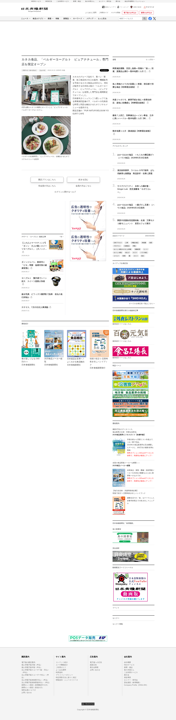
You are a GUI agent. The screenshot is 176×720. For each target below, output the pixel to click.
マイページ (89, 704)
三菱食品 (126, 246)
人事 (126, 242)
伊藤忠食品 (135, 242)
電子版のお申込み (130, 13)
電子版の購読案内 (28, 662)
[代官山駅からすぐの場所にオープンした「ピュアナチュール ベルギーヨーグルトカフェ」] (46, 90)
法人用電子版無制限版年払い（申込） (36, 682)
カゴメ (135, 252)
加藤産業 (137, 249)
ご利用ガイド (103, 12)
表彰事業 (127, 677)
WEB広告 (48, 1)
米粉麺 (144, 242)
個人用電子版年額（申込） (32, 667)
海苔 (150, 242)
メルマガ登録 (115, 12)
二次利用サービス (62, 1)
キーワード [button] (77, 18)
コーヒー (116, 256)
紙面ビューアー (110, 7)
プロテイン (117, 246)
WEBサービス (36, 1)
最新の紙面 (137, 7)
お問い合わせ (27, 692)
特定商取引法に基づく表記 (66, 677)
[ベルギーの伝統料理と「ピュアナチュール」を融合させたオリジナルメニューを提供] (46, 135)
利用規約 (59, 672)
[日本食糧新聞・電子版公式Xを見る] (154, 18)
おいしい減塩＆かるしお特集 (122, 249)
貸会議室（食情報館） (132, 682)
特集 (57, 18)
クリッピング (124, 7)
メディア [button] (90, 18)
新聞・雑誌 (77, 1)
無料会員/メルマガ (29, 690)
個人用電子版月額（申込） (32, 665)
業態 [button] (49, 18)
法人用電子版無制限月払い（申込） (35, 680)
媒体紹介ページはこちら (122, 324)
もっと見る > (150, 59)
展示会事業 (94, 667)
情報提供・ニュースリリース (67, 680)
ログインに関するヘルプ (65, 192)
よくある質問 (61, 670)
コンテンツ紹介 (62, 662)
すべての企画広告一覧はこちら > (141, 303)
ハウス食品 (143, 252)
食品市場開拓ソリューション (135, 1)
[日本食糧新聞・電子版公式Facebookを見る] (150, 18)
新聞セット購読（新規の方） (33, 687)
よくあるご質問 (91, 12)
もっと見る (102, 18)
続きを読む (83, 180)
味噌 (124, 256)
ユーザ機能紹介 (62, 665)
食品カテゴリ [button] (38, 18)
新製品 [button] (66, 18)
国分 (142, 256)
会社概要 (127, 662)
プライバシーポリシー (64, 675)
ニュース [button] (24, 18)
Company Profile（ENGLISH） (136, 685)
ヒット (146, 249)
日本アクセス (118, 242)
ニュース (42, 70)
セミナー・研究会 (105, 1)
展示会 (118, 1)
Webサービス (129, 665)
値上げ (127, 252)
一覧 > (61, 236)
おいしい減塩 (118, 252)
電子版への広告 (96, 662)
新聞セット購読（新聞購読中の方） (35, 685)
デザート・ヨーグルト (29, 70)
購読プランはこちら (47, 180)
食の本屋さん (90, 1)
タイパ (136, 256)
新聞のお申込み (146, 13)
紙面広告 (93, 665)
